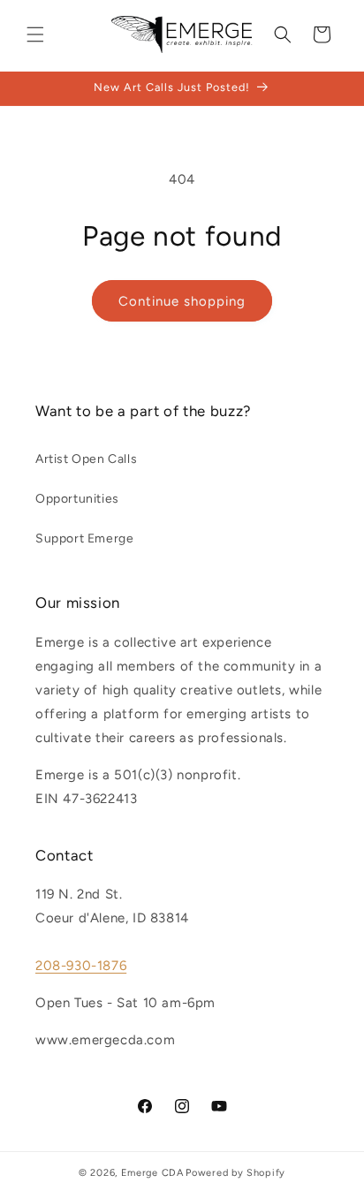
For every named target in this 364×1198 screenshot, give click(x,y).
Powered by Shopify (235, 1173)
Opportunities (77, 498)
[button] (35, 34)
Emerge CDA (152, 1173)
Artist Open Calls (86, 458)
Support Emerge (84, 538)
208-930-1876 (80, 966)
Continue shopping (182, 301)
